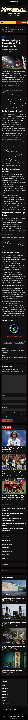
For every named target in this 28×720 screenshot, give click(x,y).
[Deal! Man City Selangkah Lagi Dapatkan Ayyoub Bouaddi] (14, 438)
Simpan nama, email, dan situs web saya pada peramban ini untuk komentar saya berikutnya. (14, 415)
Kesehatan (4, 555)
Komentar (5, 374)
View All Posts (19, 342)
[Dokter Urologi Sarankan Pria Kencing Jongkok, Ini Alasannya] (14, 660)
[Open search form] (14, 22)
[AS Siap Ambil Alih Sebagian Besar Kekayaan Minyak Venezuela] (14, 612)
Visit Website (8, 342)
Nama (4, 395)
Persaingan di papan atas (18, 71)
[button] (2, 22)
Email (4, 401)
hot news (4, 691)
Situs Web (5, 407)
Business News (5, 544)
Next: (14, 357)
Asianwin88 (5, 564)
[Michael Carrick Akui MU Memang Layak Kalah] (14, 462)
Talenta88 (4, 571)
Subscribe (23, 22)
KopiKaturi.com (14, 13)
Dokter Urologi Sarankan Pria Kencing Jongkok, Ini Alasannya (12, 671)
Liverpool (4, 75)
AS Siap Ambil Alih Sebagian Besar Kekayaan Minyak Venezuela (14, 623)
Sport (4, 37)
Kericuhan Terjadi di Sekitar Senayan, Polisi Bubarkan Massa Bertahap (13, 647)
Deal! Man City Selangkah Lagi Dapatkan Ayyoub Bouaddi (12, 449)
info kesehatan (5, 551)
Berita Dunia (5, 540)
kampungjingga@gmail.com (10, 49)
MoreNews (23, 716)
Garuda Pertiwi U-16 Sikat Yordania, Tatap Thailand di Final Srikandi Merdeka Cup (13, 497)
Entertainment (5, 547)
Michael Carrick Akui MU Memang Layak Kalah (12, 473)
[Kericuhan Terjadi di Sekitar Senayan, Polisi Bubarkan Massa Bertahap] (14, 636)
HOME (3, 685)
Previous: (13, 350)
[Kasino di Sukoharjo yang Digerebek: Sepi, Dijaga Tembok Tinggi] (14, 588)
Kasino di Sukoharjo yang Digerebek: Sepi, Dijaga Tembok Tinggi (13, 599)
